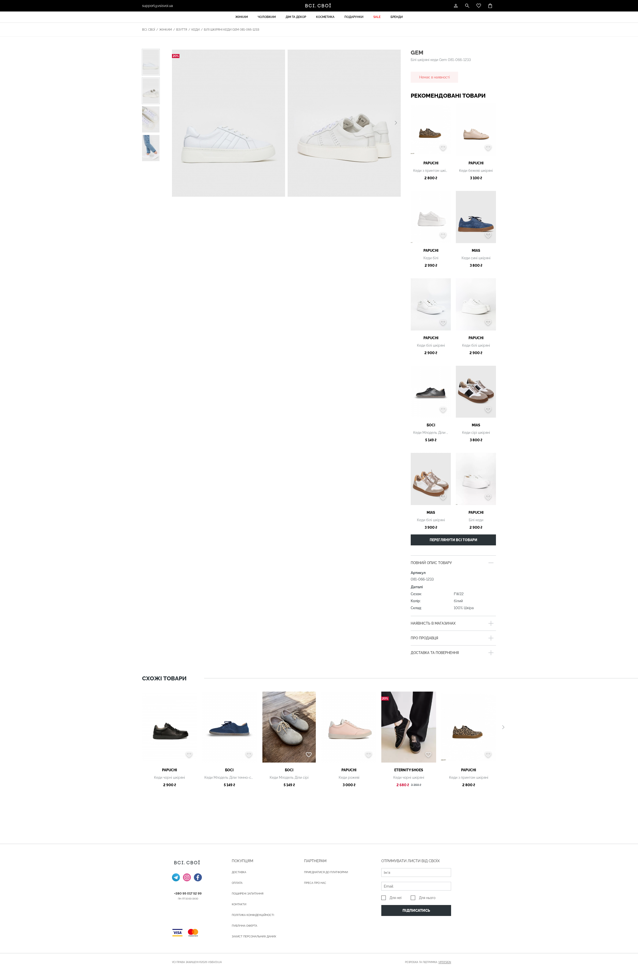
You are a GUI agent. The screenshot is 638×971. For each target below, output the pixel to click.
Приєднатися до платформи (326, 872)
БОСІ (431, 425)
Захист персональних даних (254, 936)
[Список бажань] (478, 5)
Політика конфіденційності (253, 915)
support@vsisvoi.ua (157, 6)
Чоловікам (267, 17)
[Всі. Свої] (319, 5)
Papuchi (430, 163)
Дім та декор (296, 17)
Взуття (181, 29)
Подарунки (353, 17)
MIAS (476, 251)
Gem (417, 52)
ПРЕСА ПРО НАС (315, 883)
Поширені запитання (247, 893)
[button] (396, 123)
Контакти (239, 904)
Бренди (397, 17)
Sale (377, 17)
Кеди (195, 29)
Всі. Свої (148, 29)
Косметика (325, 17)
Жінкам (241, 17)
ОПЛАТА (237, 883)
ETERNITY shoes (408, 770)
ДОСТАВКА (239, 872)
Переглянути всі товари (453, 540)
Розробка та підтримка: (428, 962)
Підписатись (416, 910)
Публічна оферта (244, 925)
